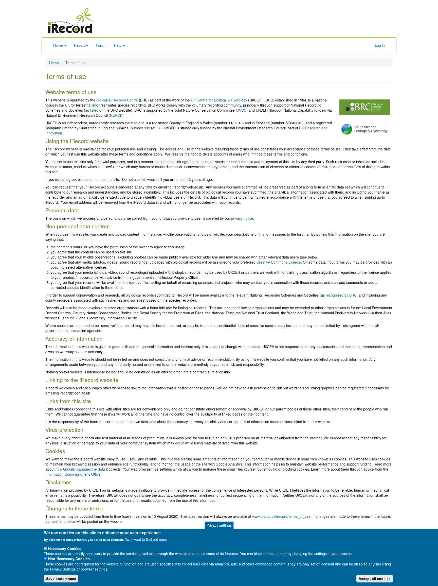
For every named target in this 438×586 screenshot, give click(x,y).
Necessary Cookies (64, 548)
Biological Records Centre (117, 99)
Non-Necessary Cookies (69, 558)
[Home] (70, 20)
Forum (101, 45)
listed (94, 110)
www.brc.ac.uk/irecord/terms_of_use (281, 516)
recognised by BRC (341, 295)
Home (58, 45)
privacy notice (242, 218)
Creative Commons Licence (279, 262)
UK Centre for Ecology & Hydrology (219, 99)
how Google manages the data (80, 469)
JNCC (241, 110)
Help (118, 45)
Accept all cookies (375, 579)
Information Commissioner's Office (73, 474)
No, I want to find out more (146, 539)
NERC (115, 115)
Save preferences (61, 579)
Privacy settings (219, 525)
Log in (380, 45)
